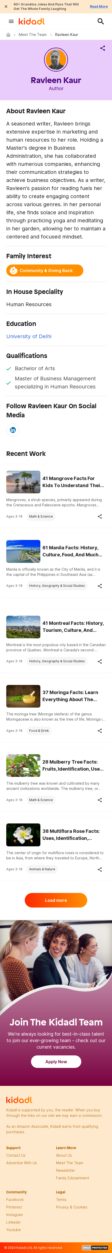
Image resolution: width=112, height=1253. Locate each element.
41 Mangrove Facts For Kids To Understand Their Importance (72, 482)
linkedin (13, 1222)
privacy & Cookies (71, 1207)
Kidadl (9, 34)
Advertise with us (21, 1163)
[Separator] (102, 48)
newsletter (65, 1170)
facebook (15, 1199)
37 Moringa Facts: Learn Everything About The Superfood (70, 696)
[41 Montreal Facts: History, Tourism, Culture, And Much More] (23, 627)
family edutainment (72, 1178)
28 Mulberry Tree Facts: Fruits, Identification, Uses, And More (72, 765)
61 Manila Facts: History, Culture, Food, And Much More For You (70, 551)
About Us (64, 1155)
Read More (99, 6)
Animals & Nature (42, 869)
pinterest (14, 1207)
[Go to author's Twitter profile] (12, 430)
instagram (14, 1214)
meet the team (69, 1163)
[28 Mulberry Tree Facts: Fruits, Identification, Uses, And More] (23, 765)
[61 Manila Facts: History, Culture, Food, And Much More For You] (23, 551)
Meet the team (33, 34)
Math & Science (41, 516)
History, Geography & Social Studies (57, 586)
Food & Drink (39, 731)
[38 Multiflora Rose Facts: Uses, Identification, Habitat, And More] (23, 834)
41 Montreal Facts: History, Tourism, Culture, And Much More (73, 627)
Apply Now (56, 1061)
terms (61, 1199)
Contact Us (16, 1155)
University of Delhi (28, 336)
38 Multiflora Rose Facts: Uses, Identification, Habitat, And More (71, 835)
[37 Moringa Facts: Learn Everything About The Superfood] (23, 696)
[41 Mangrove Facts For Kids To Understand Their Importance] (23, 482)
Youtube (13, 1229)
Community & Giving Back (46, 270)
